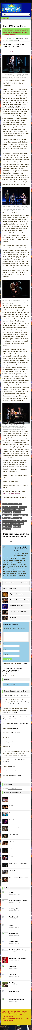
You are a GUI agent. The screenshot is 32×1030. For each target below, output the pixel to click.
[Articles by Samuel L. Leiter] (5, 994)
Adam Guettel (7, 504)
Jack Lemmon (7, 520)
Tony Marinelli (13, 917)
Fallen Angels (15, 742)
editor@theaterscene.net (9, 673)
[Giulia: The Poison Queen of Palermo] (5, 880)
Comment (6, 631)
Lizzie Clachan (7, 526)
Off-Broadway (15, 40)
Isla (10, 812)
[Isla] (5, 815)
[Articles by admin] (5, 928)
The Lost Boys (16, 732)
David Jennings (7, 515)
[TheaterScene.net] (16, 8)
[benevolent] (5, 801)
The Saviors (12, 870)
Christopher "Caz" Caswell (17, 958)
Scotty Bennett (13, 933)
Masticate (11, 805)
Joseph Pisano (14, 941)
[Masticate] (5, 808)
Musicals (9, 40)
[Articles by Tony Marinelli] (5, 920)
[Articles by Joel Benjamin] (5, 912)
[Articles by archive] (5, 895)
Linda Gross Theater (17, 523)
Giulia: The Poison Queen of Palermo (18, 877)
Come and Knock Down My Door (19, 723)
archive (11, 892)
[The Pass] (5, 844)
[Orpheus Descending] (5, 596)
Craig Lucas (17, 512)
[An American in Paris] (5, 607)
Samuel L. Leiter (14, 991)
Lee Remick (6, 523)
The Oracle (23, 755)
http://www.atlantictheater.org (11, 493)
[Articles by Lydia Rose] (5, 978)
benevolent (12, 798)
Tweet (11, 51)
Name (5, 644)
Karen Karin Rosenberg (16, 999)
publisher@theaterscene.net (10, 670)
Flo (8, 737)
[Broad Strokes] (5, 822)
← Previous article (8, 583)
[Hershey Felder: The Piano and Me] (5, 866)
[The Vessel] (5, 851)
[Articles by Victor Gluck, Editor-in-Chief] (5, 904)
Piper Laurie (6, 529)
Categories (5, 788)
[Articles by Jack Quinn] (5, 970)
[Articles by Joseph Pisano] (5, 945)
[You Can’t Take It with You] (5, 613)
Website (5, 654)
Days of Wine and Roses (20, 515)
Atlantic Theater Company (10, 506)
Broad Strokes (13, 18)
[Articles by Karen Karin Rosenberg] (5, 1002)
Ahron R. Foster (17, 504)
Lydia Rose (12, 974)
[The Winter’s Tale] (5, 837)
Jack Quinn (12, 966)
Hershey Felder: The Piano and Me (18, 863)
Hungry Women (13, 856)
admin (11, 925)
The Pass (11, 841)
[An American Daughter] (5, 830)
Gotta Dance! (14, 728)
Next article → (25, 583)
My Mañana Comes (15, 775)
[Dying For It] (5, 619)
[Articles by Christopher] (5, 961)
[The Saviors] (5, 873)
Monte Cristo (12, 766)
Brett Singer (13, 983)
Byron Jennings (20, 509)
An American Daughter (14, 827)
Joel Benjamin (13, 909)
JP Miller (15, 520)
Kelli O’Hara (23, 520)
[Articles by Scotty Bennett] (5, 937)
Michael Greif (17, 526)
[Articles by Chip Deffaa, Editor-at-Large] (5, 953)
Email (4, 649)
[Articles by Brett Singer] (5, 986)
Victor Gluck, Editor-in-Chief (18, 900)
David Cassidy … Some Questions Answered (16, 695)
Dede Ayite (6, 518)
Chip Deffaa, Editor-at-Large (18, 950)
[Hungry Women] (5, 859)
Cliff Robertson (7, 512)
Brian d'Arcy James (8, 509)
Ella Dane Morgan (16, 518)
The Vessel (12, 848)
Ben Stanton (23, 506)
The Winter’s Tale (13, 834)
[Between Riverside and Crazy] (5, 602)
